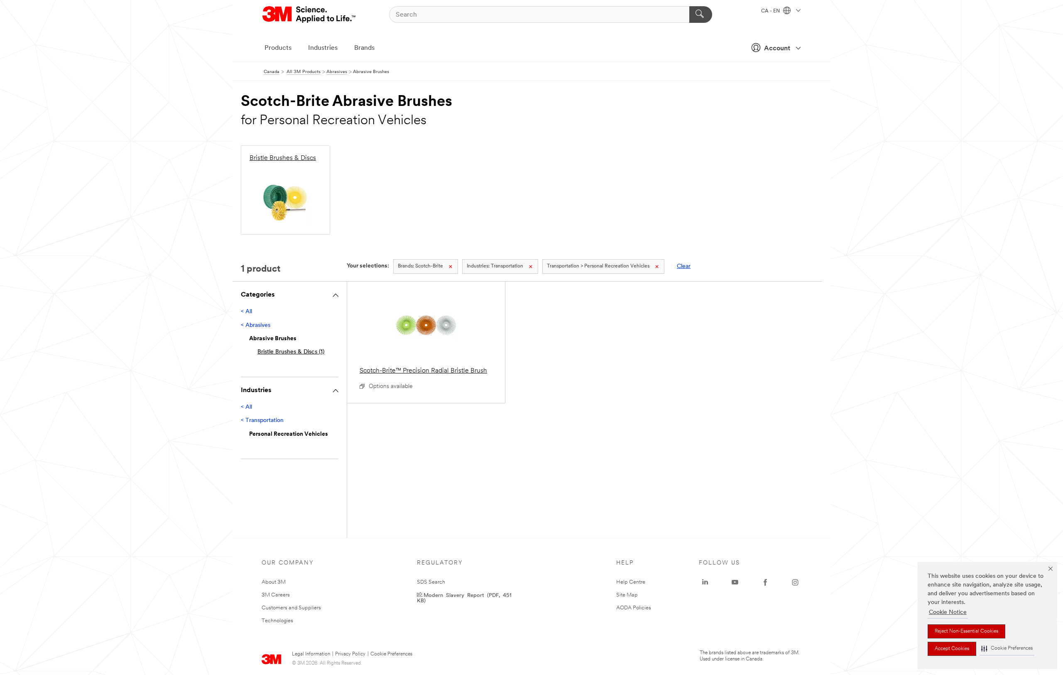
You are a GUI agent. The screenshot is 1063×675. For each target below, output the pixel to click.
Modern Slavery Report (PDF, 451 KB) (464, 597)
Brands (364, 48)
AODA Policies (633, 608)
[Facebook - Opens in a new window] (765, 582)
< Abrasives (255, 325)
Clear (684, 266)
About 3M (274, 582)
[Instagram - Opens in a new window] (795, 582)
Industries (323, 48)
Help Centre (630, 582)
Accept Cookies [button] (952, 648)
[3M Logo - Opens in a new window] (309, 14)
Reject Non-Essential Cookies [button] (966, 631)
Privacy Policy (350, 654)
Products (278, 48)
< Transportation (262, 420)
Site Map (627, 595)
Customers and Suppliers (291, 608)
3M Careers (276, 595)
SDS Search (431, 582)
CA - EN (771, 11)
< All (246, 312)
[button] (1007, 648)
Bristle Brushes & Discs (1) (290, 352)
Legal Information (311, 654)
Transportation (495, 266)
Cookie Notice (948, 612)
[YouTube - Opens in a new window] (735, 582)
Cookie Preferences (391, 654)
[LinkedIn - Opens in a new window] (705, 582)
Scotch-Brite (420, 266)
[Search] (700, 14)
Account (777, 48)
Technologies (277, 620)
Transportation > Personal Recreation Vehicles (598, 266)
